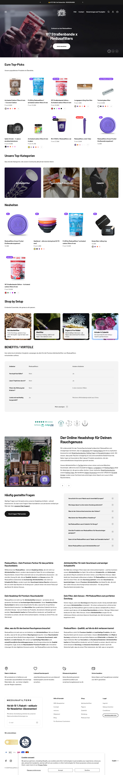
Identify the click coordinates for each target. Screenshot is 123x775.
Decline (87, 770)
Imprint (105, 703)
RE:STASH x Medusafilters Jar (61, 139)
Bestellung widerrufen (110, 715)
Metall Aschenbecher (108, 470)
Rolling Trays (90, 453)
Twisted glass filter (103, 100)
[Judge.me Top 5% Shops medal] (85, 423)
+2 (87, 106)
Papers (90, 468)
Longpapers (97, 468)
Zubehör (84, 710)
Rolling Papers (98, 451)
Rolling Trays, (69, 472)
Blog (55, 717)
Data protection (108, 707)
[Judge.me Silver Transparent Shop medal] (69, 423)
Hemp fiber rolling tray (99, 241)
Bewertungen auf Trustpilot (95, 12)
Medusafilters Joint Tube (82, 139)
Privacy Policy (42, 765)
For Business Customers (62, 721)
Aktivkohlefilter (86, 703)
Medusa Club (85, 717)
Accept (60, 770)
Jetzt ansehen (61, 46)
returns (56, 710)
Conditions (106, 710)
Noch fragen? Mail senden (17, 514)
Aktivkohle (86, 451)
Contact (81, 12)
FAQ (75, 12)
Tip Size (80, 465)
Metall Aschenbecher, (79, 453)
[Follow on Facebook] (6, 761)
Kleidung (84, 714)
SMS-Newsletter (59, 703)
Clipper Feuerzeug (90, 472)
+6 (18, 108)
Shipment (57, 714)
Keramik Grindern (104, 453)
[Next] (82, 2)
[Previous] (40, 2)
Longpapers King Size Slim (83, 100)
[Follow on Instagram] (11, 761)
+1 (64, 108)
